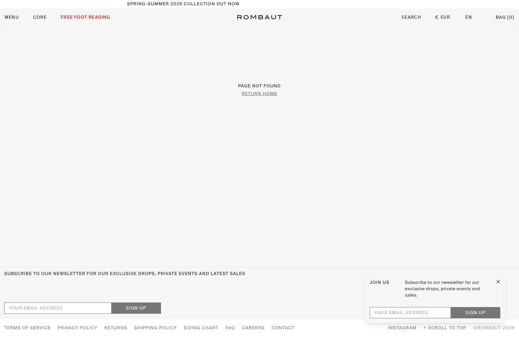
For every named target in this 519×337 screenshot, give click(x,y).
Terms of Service (27, 328)
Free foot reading (85, 17)
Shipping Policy (155, 328)
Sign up (136, 308)
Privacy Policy (77, 328)
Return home (260, 94)
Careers (253, 328)
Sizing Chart (201, 328)
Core (40, 17)
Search (411, 17)
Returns (116, 328)
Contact (283, 328)
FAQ (230, 328)
